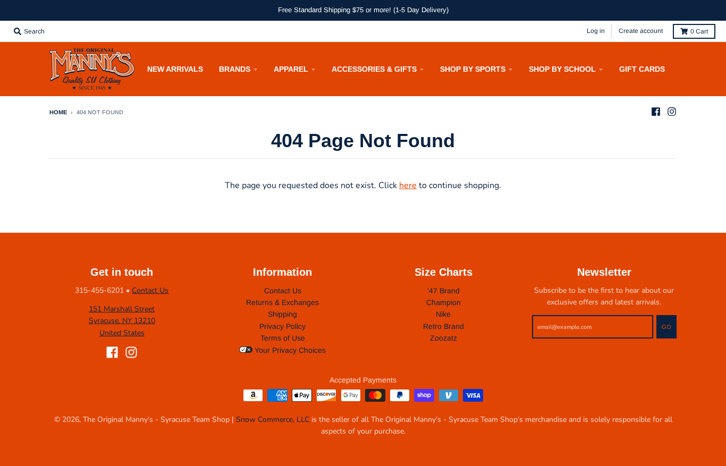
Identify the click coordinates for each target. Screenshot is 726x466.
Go (666, 327)
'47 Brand (443, 290)
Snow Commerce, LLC (272, 419)
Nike (443, 314)
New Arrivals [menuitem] (175, 69)
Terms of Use (282, 338)
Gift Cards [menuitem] (642, 69)
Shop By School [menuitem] (562, 69)
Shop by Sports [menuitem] (472, 69)
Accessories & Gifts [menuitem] (374, 69)
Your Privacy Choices (289, 350)
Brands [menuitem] (234, 69)
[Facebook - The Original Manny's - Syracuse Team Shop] (656, 111)
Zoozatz (443, 338)
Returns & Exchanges (282, 302)
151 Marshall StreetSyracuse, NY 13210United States (122, 321)
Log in (596, 31)
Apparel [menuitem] (291, 69)
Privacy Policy (282, 326)
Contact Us (150, 290)
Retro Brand (443, 326)
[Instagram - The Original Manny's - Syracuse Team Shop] (672, 111)
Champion (443, 302)
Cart (699, 31)
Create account (641, 31)
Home (58, 112)
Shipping (282, 314)
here (408, 185)
